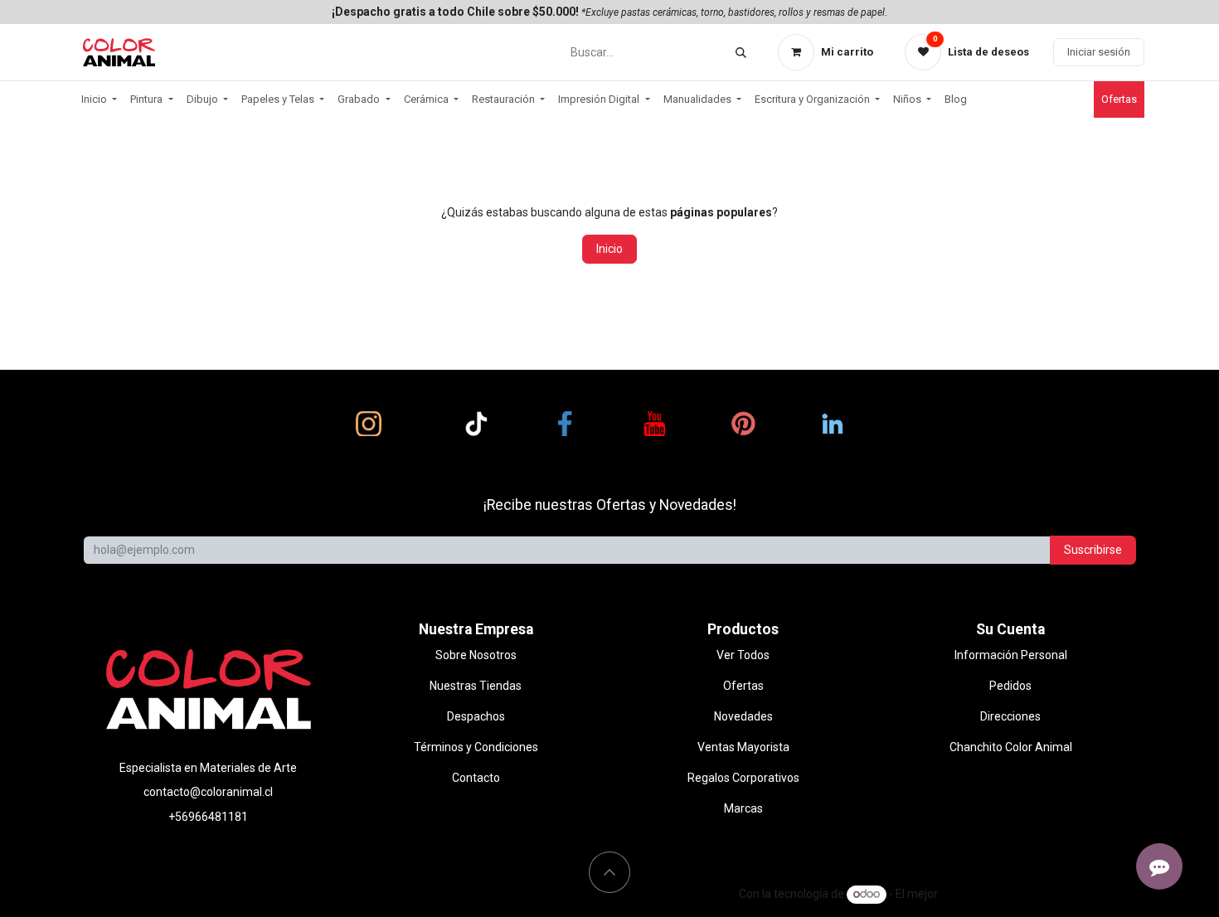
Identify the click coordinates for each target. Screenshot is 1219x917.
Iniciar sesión (1098, 52)
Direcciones (1010, 716)
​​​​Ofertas (1119, 99)
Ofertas (743, 685)
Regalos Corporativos (743, 777)
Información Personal (1010, 655)
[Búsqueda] (740, 52)
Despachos (476, 716)
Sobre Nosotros (476, 655)
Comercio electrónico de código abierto (1042, 893)
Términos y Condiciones (476, 747)
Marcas (743, 808)
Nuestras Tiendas (476, 685)
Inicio (609, 248)
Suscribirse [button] (1093, 549)
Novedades (743, 716)
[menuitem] (99, 99)
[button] (609, 872)
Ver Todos (743, 655)
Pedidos (1010, 685)
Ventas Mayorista (743, 747)
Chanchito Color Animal (1010, 747)
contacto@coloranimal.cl (208, 791)
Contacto (476, 777)
